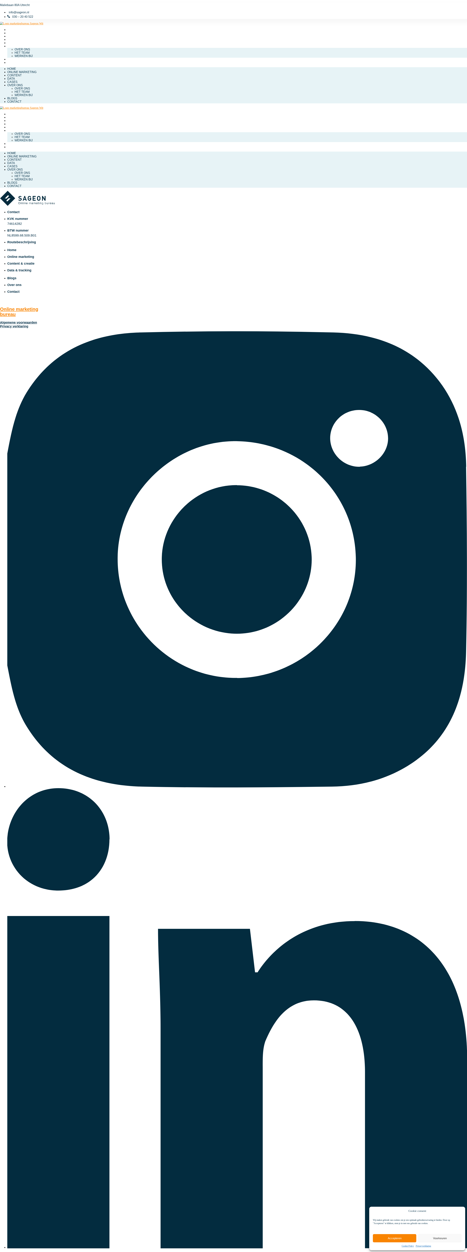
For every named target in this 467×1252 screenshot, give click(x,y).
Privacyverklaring (423, 1246)
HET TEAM (22, 52)
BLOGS (12, 59)
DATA (11, 39)
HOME (11, 29)
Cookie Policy (408, 1246)
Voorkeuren (440, 1238)
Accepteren (395, 1238)
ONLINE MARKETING (21, 33)
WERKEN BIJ (24, 56)
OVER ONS (15, 46)
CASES (12, 42)
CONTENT (14, 36)
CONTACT (14, 62)
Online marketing (19, 311)
